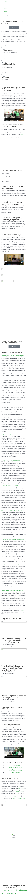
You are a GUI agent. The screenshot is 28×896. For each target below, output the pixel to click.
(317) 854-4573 (8, 893)
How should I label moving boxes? (9, 485)
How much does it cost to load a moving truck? (13, 355)
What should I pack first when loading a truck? (12, 510)
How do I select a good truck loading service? (12, 590)
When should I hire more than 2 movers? (11, 406)
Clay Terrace (10, 795)
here (23, 610)
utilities (23, 800)
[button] (14, 355)
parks (5, 801)
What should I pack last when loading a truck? (12, 539)
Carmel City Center (15, 796)
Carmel (16, 131)
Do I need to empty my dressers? (9, 434)
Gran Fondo (21, 788)
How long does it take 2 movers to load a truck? (13, 379)
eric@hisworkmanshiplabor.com (14, 890)
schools (19, 800)
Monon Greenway (18, 791)
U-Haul (21, 134)
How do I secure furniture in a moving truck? (12, 564)
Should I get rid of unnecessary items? (10, 460)
